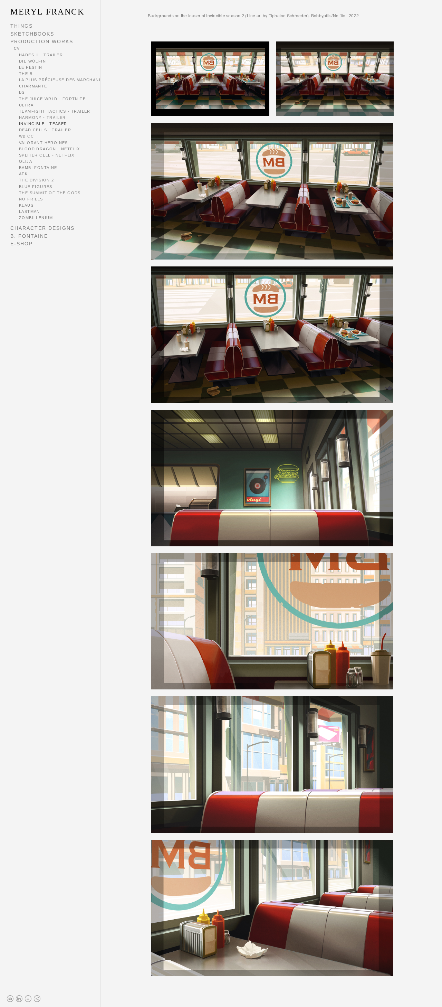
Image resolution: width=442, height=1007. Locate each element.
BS (22, 92)
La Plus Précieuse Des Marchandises (66, 80)
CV (17, 48)
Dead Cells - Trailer (45, 130)
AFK (23, 174)
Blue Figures (35, 187)
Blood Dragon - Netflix (49, 149)
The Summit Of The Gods (50, 193)
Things (21, 26)
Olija (25, 161)
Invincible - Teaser (43, 124)
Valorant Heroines (43, 143)
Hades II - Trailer (41, 55)
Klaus (26, 205)
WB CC (26, 136)
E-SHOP (21, 243)
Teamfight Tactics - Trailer (54, 111)
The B (25, 74)
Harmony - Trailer (42, 117)
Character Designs (42, 228)
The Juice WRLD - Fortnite (52, 99)
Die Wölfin (32, 61)
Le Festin (30, 67)
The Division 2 (36, 180)
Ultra (26, 105)
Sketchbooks (32, 34)
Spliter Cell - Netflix (47, 155)
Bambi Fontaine (38, 168)
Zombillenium (36, 218)
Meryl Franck (47, 11)
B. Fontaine (29, 236)
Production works (41, 41)
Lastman (29, 211)
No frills (31, 199)
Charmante (33, 86)
